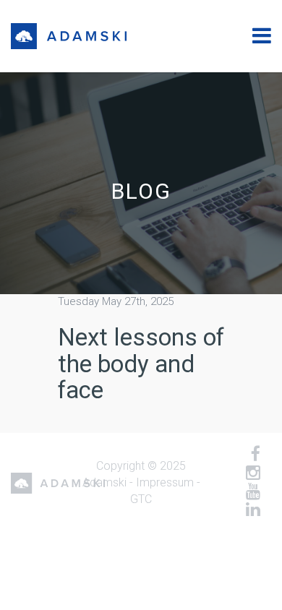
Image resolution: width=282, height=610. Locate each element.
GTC (141, 499)
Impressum (165, 482)
